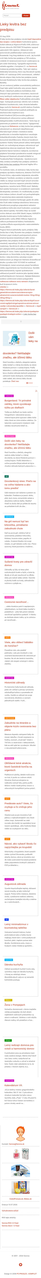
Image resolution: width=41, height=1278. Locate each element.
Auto (7, 799)
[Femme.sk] (13, 5)
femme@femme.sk (16, 1144)
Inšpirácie (9, 517)
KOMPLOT (32, 1274)
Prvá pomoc (10, 436)
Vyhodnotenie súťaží (10, 1211)
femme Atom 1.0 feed (10, 1226)
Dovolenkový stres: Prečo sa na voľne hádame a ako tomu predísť (20, 484)
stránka (3, 287)
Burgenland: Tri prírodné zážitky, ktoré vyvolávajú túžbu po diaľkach (18, 404)
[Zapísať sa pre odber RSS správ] (36, 391)
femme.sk (33, 66)
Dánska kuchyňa (14, 964)
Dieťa (7, 637)
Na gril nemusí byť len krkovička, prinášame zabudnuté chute (17, 525)
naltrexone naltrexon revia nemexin (14, 281)
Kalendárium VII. (14, 1085)
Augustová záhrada (15, 884)
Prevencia (9, 597)
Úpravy (8, 1040)
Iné (6, 476)
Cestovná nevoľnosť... (17, 602)
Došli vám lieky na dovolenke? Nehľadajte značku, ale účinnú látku (18, 444)
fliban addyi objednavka (9, 99)
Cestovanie (9, 718)
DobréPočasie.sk (16, 1199)
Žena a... (8, 1000)
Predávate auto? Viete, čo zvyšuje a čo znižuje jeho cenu (19, 807)
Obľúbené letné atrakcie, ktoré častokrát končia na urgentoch (18, 766)
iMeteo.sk (28, 1199)
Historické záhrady (15, 682)
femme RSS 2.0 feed (10, 1223)
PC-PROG (20, 1274)
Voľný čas (9, 557)
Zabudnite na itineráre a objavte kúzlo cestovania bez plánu (20, 726)
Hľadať (25, 15)
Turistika (9, 396)
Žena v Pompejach (15, 1004)
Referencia (14, 126)
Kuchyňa (8, 960)
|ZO (26, 1274)
